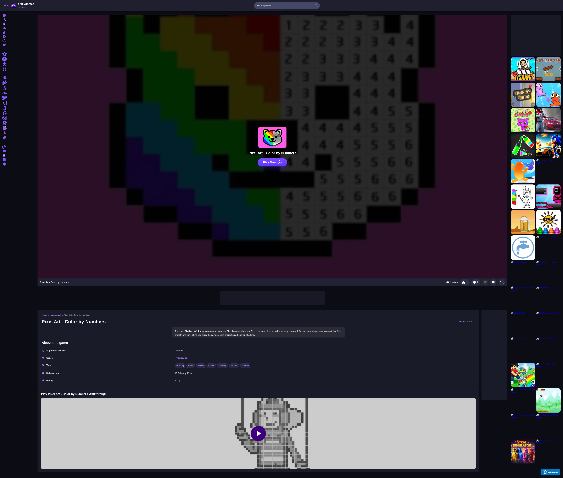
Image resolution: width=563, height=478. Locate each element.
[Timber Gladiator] (548, 247)
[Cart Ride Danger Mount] (548, 426)
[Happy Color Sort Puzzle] (523, 146)
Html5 (190, 366)
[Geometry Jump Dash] (548, 375)
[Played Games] (4, 36)
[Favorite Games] (4, 45)
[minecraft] (4, 118)
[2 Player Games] (4, 113)
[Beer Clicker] (523, 222)
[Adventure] (4, 59)
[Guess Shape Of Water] (523, 247)
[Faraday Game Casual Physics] (523, 95)
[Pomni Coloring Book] (548, 273)
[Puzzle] (4, 64)
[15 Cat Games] (523, 120)
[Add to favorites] (485, 282)
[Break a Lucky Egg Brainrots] (523, 375)
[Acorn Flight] (548, 400)
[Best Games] (4, 23)
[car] (4, 93)
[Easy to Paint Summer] (548, 222)
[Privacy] (4, 163)
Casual (211, 366)
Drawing (180, 366)
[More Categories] (4, 69)
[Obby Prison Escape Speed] (523, 426)
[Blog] (4, 146)
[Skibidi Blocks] (548, 349)
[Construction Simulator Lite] (523, 400)
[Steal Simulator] (523, 451)
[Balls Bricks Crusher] (548, 324)
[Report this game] (493, 282)
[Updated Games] (4, 40)
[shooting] (4, 88)
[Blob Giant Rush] (523, 171)
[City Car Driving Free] (548, 120)
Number (245, 366)
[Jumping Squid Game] (548, 196)
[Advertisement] (272, 297)
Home (44, 315)
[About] (4, 159)
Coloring (223, 366)
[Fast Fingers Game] (548, 69)
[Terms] (4, 155)
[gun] (4, 98)
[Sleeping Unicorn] (548, 298)
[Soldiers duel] (523, 324)
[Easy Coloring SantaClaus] (523, 298)
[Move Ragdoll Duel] (548, 95)
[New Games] (4, 19)
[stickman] (4, 78)
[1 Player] (4, 108)
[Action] (4, 54)
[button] (501, 282)
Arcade (201, 366)
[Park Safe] (523, 273)
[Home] (4, 15)
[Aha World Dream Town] (548, 451)
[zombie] (4, 127)
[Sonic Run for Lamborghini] (548, 146)
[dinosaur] (4, 83)
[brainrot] (4, 132)
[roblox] (4, 122)
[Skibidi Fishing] (523, 69)
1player (234, 366)
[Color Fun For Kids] (523, 349)
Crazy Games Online (22, 5)
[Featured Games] (4, 32)
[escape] (4, 103)
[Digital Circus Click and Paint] (523, 196)
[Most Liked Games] (4, 28)
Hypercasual (55, 315)
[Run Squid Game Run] (548, 171)
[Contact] (4, 151)
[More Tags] (4, 137)
